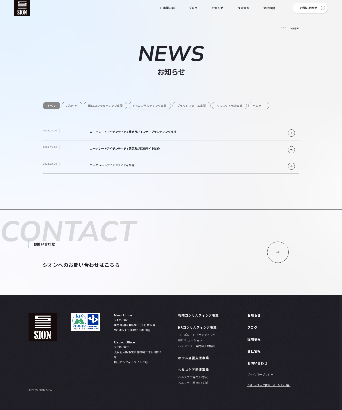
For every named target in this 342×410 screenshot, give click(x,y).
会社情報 (254, 351)
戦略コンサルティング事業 (105, 106)
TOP (283, 28)
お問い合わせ (308, 8)
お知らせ (217, 8)
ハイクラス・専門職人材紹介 (197, 346)
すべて (51, 106)
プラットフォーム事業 (191, 106)
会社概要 (269, 8)
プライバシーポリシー (260, 374)
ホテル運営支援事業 (193, 357)
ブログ (193, 8)
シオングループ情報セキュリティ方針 (268, 385)
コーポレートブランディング (196, 335)
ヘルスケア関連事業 (229, 106)
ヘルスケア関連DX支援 (193, 383)
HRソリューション (190, 340)
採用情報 (243, 8)
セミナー (258, 106)
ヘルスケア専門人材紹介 (194, 377)
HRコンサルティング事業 (149, 106)
